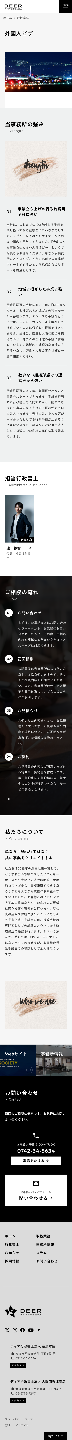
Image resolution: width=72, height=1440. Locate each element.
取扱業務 (23, 18)
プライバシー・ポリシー (20, 1419)
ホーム (7, 18)
